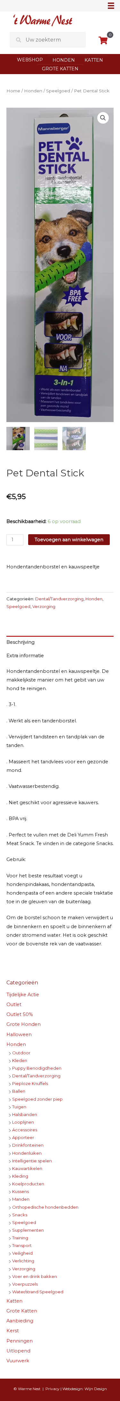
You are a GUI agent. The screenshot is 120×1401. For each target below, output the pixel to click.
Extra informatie (25, 655)
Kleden (19, 1060)
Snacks (19, 1214)
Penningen (19, 1341)
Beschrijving (20, 642)
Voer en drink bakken (34, 1276)
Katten (93, 60)
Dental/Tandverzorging (59, 598)
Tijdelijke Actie (22, 994)
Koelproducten (28, 1183)
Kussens (20, 1191)
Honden (63, 60)
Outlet (13, 1004)
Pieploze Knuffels (30, 1083)
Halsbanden (24, 1114)
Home (13, 90)
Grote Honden (23, 1024)
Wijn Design (95, 1388)
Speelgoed (58, 90)
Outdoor (21, 1052)
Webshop (30, 60)
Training (20, 1237)
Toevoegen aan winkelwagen (69, 540)
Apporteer (23, 1137)
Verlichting (23, 1260)
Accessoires (24, 1129)
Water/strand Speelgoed (37, 1291)
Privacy (52, 1388)
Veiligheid (22, 1253)
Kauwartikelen (27, 1168)
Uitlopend (18, 1351)
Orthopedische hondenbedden (45, 1207)
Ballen (18, 1091)
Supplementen (28, 1230)
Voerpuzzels (25, 1284)
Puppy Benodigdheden (36, 1068)
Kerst (12, 1331)
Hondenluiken (27, 1153)
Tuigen (19, 1106)
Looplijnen (23, 1122)
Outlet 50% (19, 1014)
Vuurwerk (17, 1361)
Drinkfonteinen (28, 1145)
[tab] (60, 642)
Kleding (20, 1176)
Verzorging (43, 606)
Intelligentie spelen (32, 1160)
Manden (20, 1199)
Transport (22, 1245)
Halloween (19, 1034)
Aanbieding (19, 1321)
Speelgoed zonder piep (37, 1099)
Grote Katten (60, 69)
